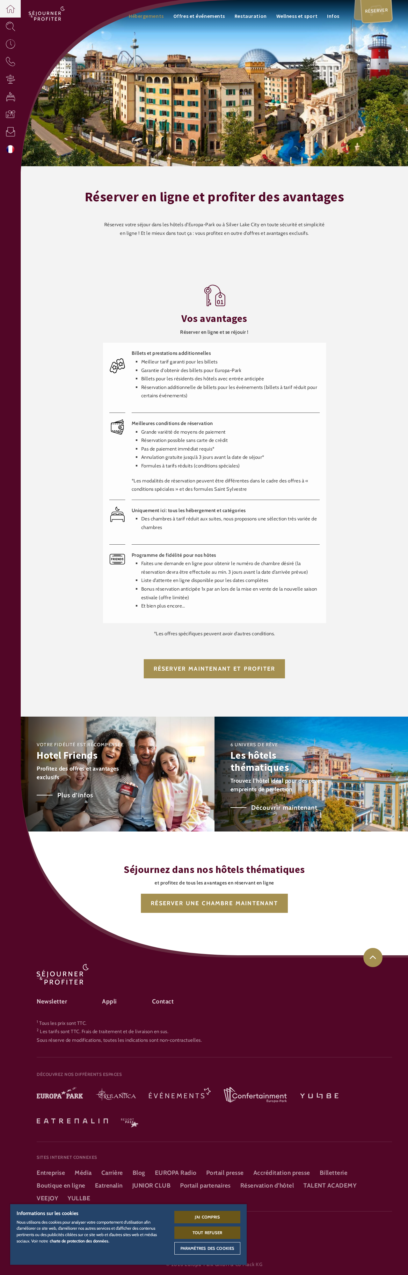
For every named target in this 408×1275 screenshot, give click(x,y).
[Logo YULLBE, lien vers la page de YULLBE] (319, 1095)
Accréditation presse (281, 1172)
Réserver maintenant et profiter (214, 668)
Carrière (112, 1172)
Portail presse (225, 1172)
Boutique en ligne (61, 1185)
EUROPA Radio (176, 1172)
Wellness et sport (297, 16)
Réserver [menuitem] (376, 10)
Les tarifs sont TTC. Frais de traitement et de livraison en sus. (104, 1031)
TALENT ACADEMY (329, 1185)
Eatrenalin (109, 1185)
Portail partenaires (205, 1185)
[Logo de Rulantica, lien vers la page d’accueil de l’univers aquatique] (115, 1095)
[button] (10, 9)
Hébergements (146, 16)
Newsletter (52, 1001)
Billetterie (334, 1172)
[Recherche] (10, 26)
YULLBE (79, 1198)
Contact (163, 1001)
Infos (333, 16)
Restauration (251, 16)
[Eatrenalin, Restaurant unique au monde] (72, 1120)
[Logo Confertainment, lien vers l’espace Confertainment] (255, 1095)
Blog (139, 1172)
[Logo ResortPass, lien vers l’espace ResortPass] (129, 1120)
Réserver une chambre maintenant (214, 903)
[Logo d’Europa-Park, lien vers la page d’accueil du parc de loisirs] (59, 1095)
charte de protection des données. (79, 1240)
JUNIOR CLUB (151, 1185)
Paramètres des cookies (207, 1248)
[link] (372, 957)
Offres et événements (199, 16)
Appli (109, 1001)
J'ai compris (207, 1216)
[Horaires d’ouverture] (10, 44)
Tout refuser (207, 1232)
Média (83, 1172)
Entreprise (51, 1172)
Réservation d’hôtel (267, 1185)
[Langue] (10, 149)
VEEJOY (47, 1198)
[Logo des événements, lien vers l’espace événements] (179, 1095)
